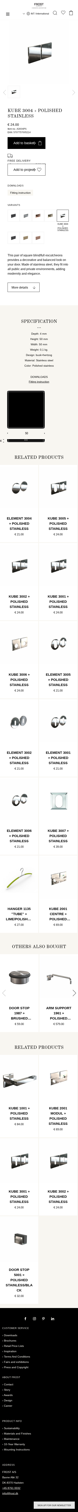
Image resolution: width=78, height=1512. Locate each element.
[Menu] (8, 15)
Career (8, 1405)
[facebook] (25, 1319)
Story (7, 1389)
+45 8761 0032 (11, 1488)
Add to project (23, 170)
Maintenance (12, 1438)
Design (8, 1400)
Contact (8, 1384)
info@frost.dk (10, 1493)
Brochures (10, 1340)
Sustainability (12, 1428)
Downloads (10, 1335)
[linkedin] (52, 1319)
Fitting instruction (20, 192)
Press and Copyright (16, 1367)
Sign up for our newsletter (54, 1505)
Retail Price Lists (14, 1345)
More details (20, 287)
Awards (8, 1395)
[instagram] (34, 1319)
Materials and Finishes (17, 1433)
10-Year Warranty (14, 1444)
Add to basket (23, 143)
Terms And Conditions (17, 1356)
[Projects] (63, 13)
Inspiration (10, 1351)
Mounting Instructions (17, 1449)
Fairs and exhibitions (16, 1361)
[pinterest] (43, 1319)
